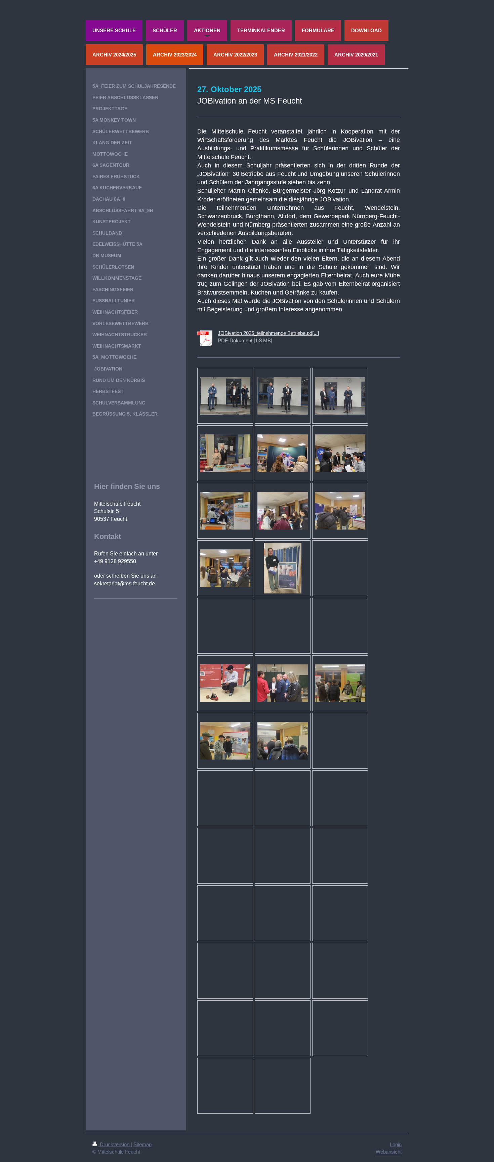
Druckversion (114, 1144)
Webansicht (389, 1152)
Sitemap (142, 1144)
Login (396, 1144)
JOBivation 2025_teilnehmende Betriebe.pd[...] (268, 333)
